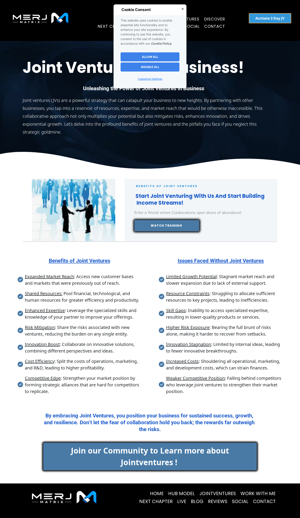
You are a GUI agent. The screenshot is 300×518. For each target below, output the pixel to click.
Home (157, 493)
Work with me (258, 493)
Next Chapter (113, 26)
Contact (214, 26)
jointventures (217, 493)
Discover (214, 19)
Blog (197, 501)
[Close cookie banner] (182, 9)
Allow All (150, 57)
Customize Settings (150, 79)
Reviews (217, 501)
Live (181, 501)
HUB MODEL (181, 493)
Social (191, 26)
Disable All (150, 67)
